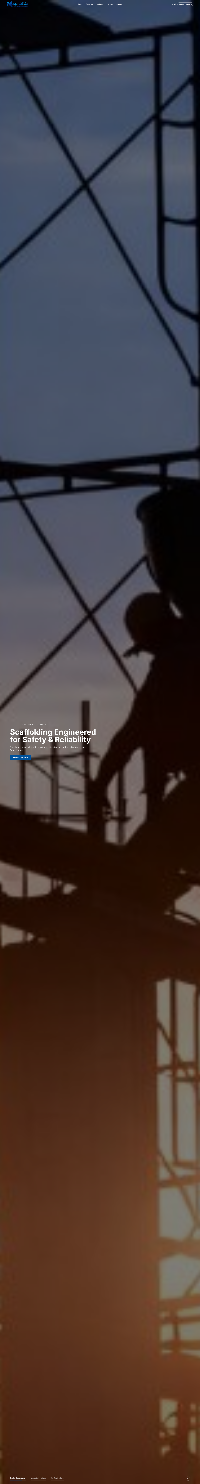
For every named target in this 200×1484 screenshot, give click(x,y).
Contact (119, 4)
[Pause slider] (188, 1479)
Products (99, 4)
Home (80, 4)
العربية (174, 4)
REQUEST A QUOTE (20, 759)
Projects (110, 4)
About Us (89, 4)
